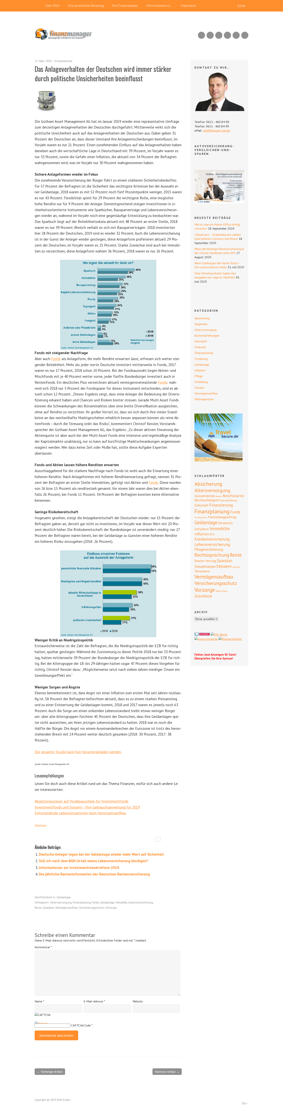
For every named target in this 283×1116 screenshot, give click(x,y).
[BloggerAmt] (230, 639)
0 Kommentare (63, 61)
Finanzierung (221, 505)
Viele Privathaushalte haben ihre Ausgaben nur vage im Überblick (215, 275)
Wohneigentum (204, 399)
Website (138, 1001)
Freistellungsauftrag (222, 517)
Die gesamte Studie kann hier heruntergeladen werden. (78, 751)
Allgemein (200, 324)
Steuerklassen (205, 566)
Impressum (188, 5)
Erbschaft (200, 341)
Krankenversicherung (212, 539)
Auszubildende (204, 496)
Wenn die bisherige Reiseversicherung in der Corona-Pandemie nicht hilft (219, 251)
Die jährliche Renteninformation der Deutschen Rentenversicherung (94, 874)
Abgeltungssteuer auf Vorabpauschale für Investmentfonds (81, 801)
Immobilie (121, 902)
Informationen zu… (159, 5)
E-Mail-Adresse (94, 1001)
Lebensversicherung (140, 902)
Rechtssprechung (211, 555)
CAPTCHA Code (81, 1025)
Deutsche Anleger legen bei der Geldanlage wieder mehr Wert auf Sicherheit (101, 854)
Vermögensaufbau (66, 907)
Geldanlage (64, 897)
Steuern (199, 387)
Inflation (199, 370)
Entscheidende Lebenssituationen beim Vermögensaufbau (80, 812)
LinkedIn (218, 35)
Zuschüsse (203, 596)
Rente (38, 907)
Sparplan (48, 907)
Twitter (244, 35)
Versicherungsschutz (92, 907)
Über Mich (52, 5)
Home (38, 6)
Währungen (222, 591)
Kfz (212, 534)
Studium (236, 567)
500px (227, 35)
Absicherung (202, 318)
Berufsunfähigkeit (206, 500)
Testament (202, 571)
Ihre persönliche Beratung (86, 5)
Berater (218, 496)
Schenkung (201, 382)
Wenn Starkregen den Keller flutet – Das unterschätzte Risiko (217, 265)
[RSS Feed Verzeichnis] (219, 634)
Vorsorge (111, 907)
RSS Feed (201, 35)
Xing (210, 35)
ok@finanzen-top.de (216, 130)
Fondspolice (200, 517)
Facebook (236, 35)
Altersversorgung (61, 902)
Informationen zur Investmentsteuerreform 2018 (79, 867)
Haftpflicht (201, 529)
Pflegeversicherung (208, 549)
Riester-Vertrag (205, 561)
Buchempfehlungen (206, 335)
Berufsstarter (233, 495)
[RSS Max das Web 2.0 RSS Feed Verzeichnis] (206, 639)
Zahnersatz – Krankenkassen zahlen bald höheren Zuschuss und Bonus (217, 237)
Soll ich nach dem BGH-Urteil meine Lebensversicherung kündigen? (93, 860)
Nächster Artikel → (167, 1072)
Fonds (56, 358)
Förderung (201, 359)
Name (39, 1001)
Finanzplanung (82, 902)
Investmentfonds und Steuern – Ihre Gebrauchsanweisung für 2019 (87, 807)
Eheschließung (228, 500)
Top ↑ (244, 1103)
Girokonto (225, 523)
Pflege (198, 376)
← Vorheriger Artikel (50, 1072)
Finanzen (200, 347)
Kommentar (43, 947)
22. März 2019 (43, 61)
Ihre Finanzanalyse (125, 5)
